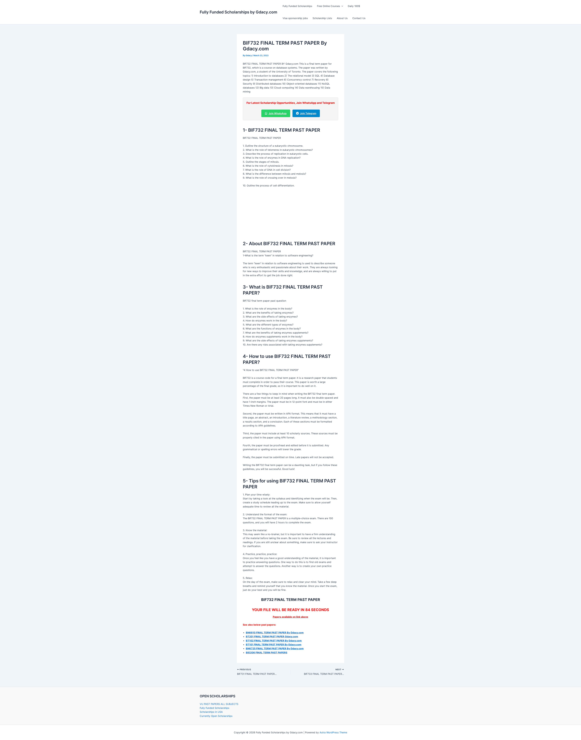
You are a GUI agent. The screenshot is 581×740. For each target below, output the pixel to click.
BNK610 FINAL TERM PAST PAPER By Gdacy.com (275, 632)
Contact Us (358, 18)
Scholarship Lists (322, 18)
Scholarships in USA (211, 711)
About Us (342, 18)
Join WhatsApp (278, 113)
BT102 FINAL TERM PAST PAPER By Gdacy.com (274, 640)
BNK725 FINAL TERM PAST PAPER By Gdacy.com (275, 648)
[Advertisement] (290, 212)
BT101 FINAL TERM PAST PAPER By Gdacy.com (273, 644)
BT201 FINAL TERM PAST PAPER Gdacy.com (272, 636)
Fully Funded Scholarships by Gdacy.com (238, 12)
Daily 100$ (354, 6)
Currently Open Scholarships (216, 715)
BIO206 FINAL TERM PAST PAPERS (266, 652)
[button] (341, 6)
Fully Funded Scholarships (297, 6)
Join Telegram (308, 113)
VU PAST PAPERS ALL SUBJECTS (219, 703)
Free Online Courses (328, 6)
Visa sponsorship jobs (295, 18)
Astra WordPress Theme (333, 732)
